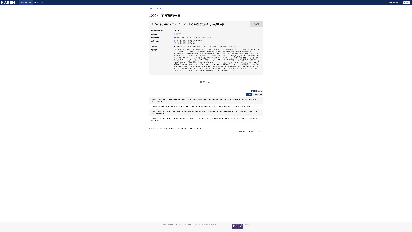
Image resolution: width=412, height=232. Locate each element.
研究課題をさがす (26, 2)
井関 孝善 (176, 43)
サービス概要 (163, 225)
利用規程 (197, 225)
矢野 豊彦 (176, 37)
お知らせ (190, 225)
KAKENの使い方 (393, 2)
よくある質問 (182, 225)
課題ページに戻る (155, 8)
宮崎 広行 (176, 41)
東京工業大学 (178, 34)
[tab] (207, 82)
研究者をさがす (38, 2)
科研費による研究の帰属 (209, 225)
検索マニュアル (172, 225)
